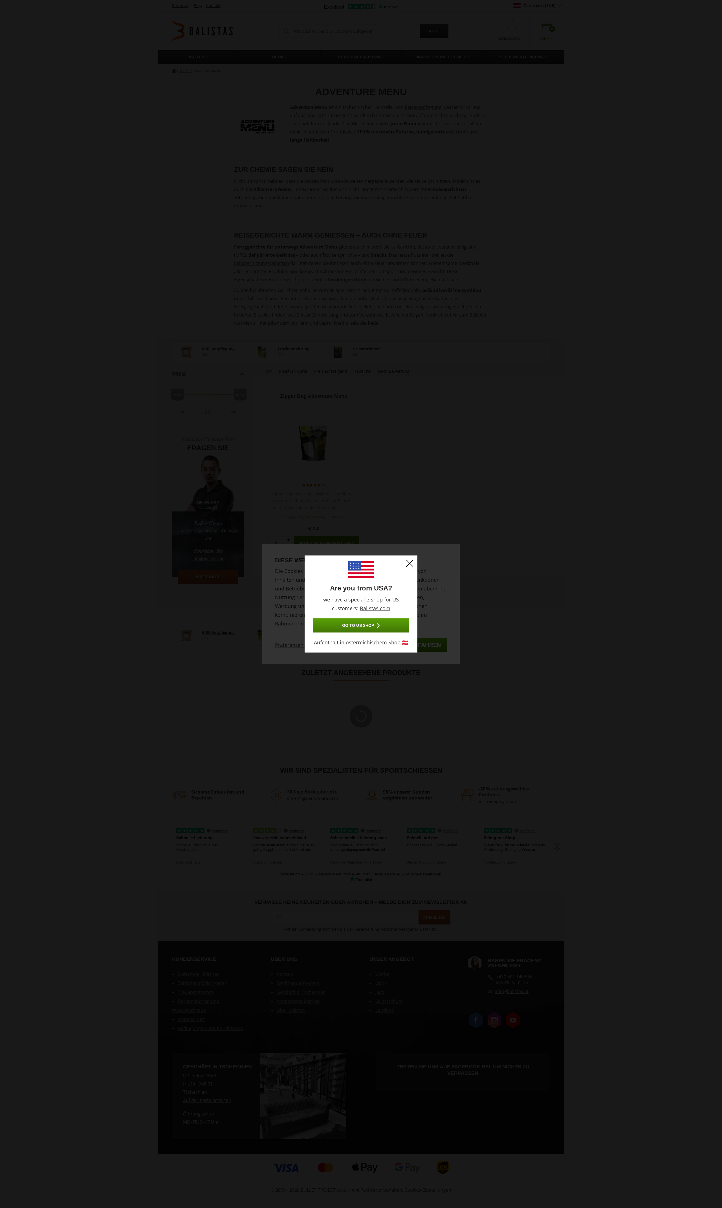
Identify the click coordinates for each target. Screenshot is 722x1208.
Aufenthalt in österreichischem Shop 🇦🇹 (361, 642)
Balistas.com (375, 608)
